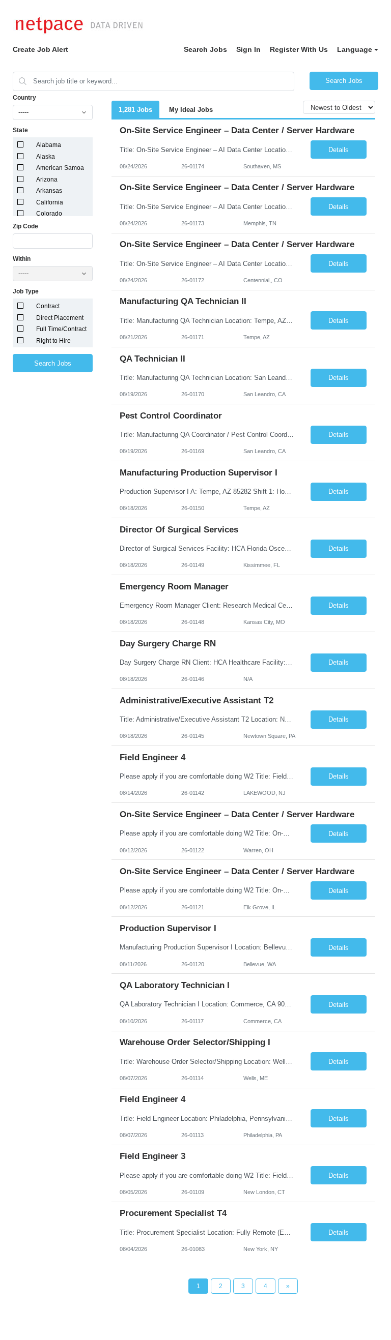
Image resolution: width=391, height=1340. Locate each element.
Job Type (26, 291)
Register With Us (299, 49)
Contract (48, 306)
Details (338, 150)
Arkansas (49, 190)
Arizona (47, 179)
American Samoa (60, 167)
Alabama (48, 144)
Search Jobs (205, 49)
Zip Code (25, 226)
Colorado (49, 213)
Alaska (45, 156)
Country (24, 97)
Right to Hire (53, 340)
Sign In (248, 49)
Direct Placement (59, 317)
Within (22, 258)
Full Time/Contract (61, 329)
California (49, 202)
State (20, 130)
